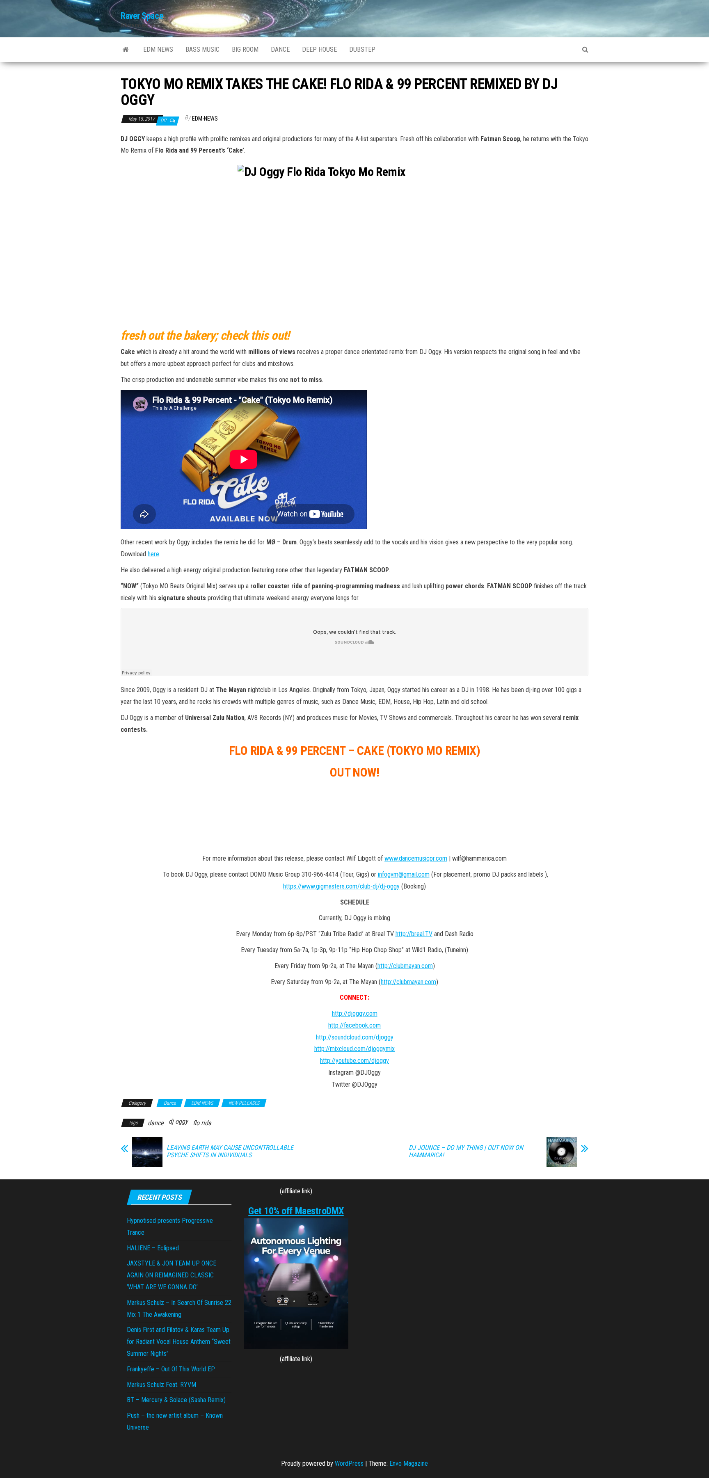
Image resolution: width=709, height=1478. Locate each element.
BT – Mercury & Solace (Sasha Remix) (176, 1400)
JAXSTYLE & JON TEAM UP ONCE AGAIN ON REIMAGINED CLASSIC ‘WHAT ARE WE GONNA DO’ (171, 1275)
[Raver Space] (125, 49)
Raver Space (142, 16)
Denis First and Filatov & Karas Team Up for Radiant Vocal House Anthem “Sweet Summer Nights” (179, 1341)
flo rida (202, 1123)
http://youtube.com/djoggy (354, 1061)
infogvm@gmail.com (404, 874)
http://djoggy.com (354, 1013)
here (153, 554)
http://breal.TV (414, 934)
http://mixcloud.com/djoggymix (354, 1049)
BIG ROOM (245, 49)
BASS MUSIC (202, 49)
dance (156, 1123)
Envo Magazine (408, 1463)
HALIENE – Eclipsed (153, 1248)
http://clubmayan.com (405, 966)
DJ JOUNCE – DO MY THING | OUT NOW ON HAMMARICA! (466, 1151)
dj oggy (178, 1121)
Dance (170, 1103)
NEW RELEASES (244, 1103)
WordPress (349, 1463)
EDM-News (205, 118)
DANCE (280, 49)
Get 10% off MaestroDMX (295, 1211)
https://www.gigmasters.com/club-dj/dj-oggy (341, 886)
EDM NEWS (158, 49)
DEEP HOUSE (319, 49)
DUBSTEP (362, 49)
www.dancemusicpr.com (415, 858)
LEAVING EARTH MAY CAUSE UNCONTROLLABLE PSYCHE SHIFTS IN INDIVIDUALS (230, 1151)
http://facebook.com (354, 1025)
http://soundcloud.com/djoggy (354, 1037)
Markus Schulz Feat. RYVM (161, 1385)
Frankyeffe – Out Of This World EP (171, 1369)
